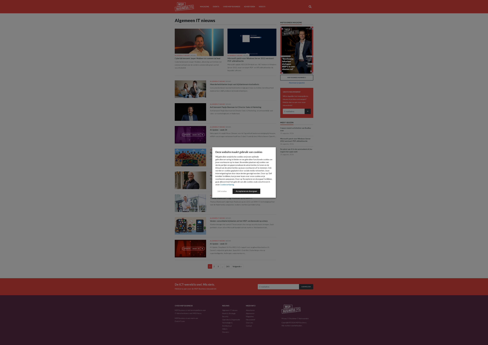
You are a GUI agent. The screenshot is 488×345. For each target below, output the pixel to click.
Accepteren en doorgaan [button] (246, 191)
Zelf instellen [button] (222, 191)
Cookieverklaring (227, 185)
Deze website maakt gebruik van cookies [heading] (238, 151)
